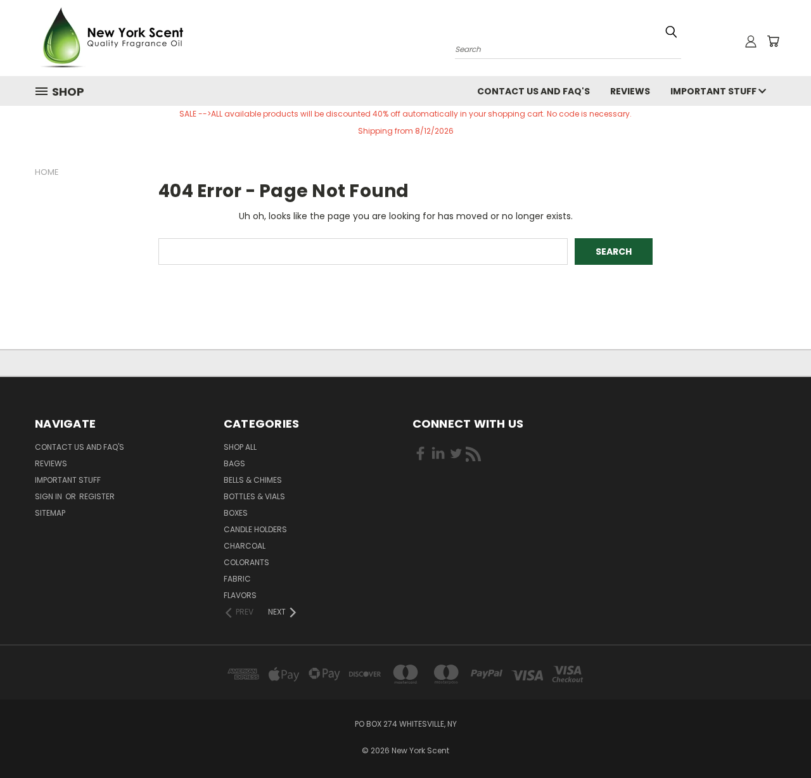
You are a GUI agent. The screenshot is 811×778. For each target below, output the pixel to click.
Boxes (236, 512)
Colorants (246, 562)
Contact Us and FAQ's (533, 91)
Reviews (630, 91)
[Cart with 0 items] (773, 41)
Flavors (240, 595)
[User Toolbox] (750, 41)
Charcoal (244, 545)
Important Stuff (714, 91)
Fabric (237, 578)
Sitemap (50, 512)
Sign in (49, 496)
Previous (777, 738)
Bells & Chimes (253, 480)
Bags (234, 463)
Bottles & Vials (254, 496)
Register (97, 496)
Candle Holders (255, 529)
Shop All (240, 447)
